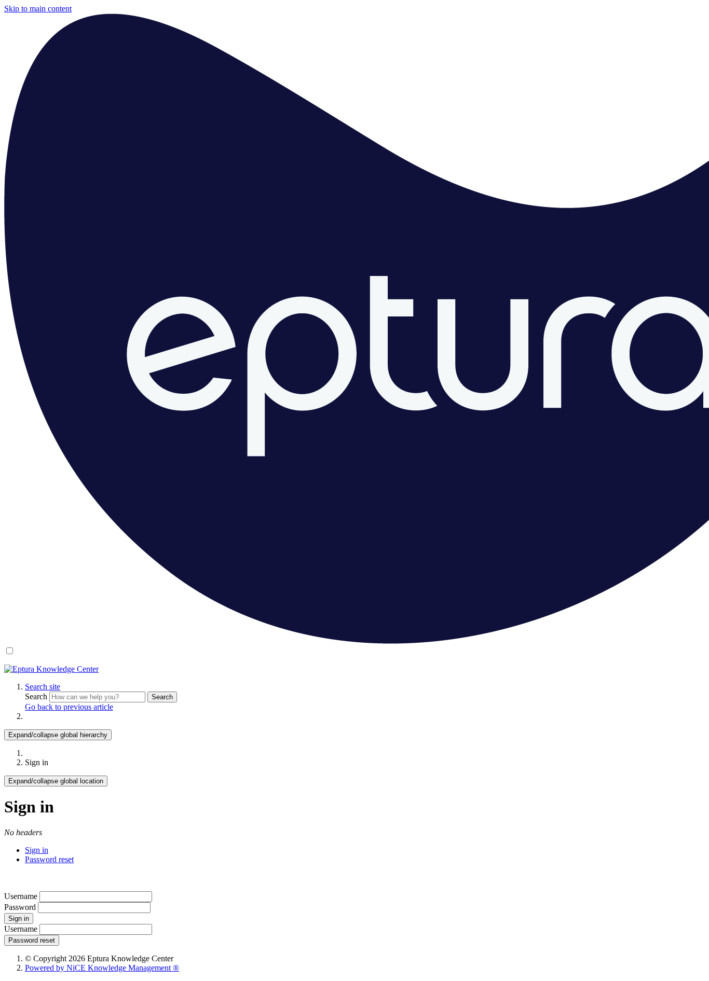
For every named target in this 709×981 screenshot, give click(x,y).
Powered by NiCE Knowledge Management (102, 967)
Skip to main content (38, 8)
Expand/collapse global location (55, 781)
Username (20, 896)
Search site (42, 686)
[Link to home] (51, 669)
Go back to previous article (69, 706)
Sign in (36, 850)
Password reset (49, 859)
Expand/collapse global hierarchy (57, 735)
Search (37, 696)
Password (20, 907)
